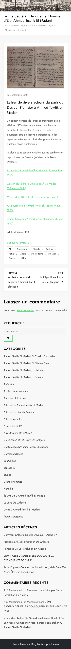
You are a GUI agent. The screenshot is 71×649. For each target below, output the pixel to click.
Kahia (11, 253)
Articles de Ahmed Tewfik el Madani (24, 405)
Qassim (12, 258)
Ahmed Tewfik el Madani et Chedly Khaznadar (29, 356)
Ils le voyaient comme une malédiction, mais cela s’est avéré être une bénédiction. (35, 569)
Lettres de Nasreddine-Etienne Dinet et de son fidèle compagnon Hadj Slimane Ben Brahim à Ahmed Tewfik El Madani (34, 622)
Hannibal (9, 489)
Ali (10, 249)
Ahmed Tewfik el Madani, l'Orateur (23, 377)
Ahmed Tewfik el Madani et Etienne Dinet (27, 363)
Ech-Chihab (10, 461)
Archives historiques (15, 398)
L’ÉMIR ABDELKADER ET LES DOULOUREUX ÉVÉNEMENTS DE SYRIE (29, 558)
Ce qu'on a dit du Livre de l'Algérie (24, 440)
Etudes (7, 475)
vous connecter (25, 310)
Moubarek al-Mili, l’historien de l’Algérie (26, 542)
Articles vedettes (13, 419)
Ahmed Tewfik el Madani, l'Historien (24, 370)
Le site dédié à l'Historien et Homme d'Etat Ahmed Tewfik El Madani (32, 18)
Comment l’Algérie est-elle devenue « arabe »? (30, 535)
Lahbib (22, 253)
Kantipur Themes (50, 644)
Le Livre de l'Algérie (15, 503)
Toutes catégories (13, 516)
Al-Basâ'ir (9, 384)
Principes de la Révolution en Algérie (25, 549)
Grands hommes (13, 482)
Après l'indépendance (16, 391)
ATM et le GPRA (13, 426)
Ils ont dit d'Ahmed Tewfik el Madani (24, 496)
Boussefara (22, 249)
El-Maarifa (9, 468)
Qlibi (23, 258)
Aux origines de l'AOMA (18, 433)
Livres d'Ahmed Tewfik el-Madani (22, 509)
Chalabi (36, 249)
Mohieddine (37, 253)
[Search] (8, 338)
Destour (49, 249)
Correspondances (18, 243)
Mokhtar (52, 253)
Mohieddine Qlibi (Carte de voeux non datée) (32, 197)
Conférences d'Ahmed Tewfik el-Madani (26, 447)
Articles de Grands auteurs (19, 412)
